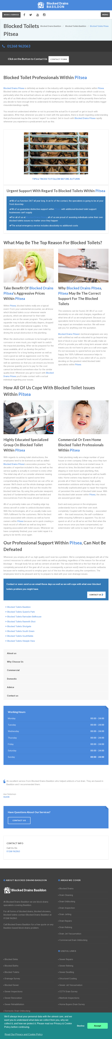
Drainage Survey (12, 978)
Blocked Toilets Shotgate (19, 626)
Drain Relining (65, 927)
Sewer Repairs (66, 959)
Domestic (12, 679)
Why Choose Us (15, 661)
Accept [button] (97, 1026)
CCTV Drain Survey (68, 991)
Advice (10, 687)
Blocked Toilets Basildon (19, 607)
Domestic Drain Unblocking (17, 1011)
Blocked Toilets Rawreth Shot (21, 621)
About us (11, 653)
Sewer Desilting (66, 972)
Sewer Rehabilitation (14, 1004)
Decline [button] (80, 1026)
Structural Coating (68, 978)
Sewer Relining (66, 965)
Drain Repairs (65, 921)
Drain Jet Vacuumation (70, 933)
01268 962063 (18, 46)
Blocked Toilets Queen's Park (21, 612)
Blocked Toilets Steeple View (21, 641)
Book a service (11, 15)
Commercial (13, 670)
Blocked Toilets (12, 972)
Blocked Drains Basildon (28, 890)
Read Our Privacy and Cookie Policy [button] (24, 1034)
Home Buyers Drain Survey (72, 1004)
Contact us (12, 695)
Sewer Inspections (13, 991)
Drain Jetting (65, 914)
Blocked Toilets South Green (20, 631)
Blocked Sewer (12, 985)
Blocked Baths (11, 965)
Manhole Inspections (69, 998)
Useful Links (68, 951)
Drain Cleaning (66, 895)
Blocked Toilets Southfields (20, 636)
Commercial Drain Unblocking (73, 940)
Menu (105, 15)
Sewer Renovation (13, 998)
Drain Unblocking (67, 901)
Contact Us (95, 595)
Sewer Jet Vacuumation (70, 985)
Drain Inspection (67, 908)
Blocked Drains (66, 888)
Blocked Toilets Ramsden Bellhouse (24, 616)
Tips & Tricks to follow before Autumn (56, 179)
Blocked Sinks (11, 959)
